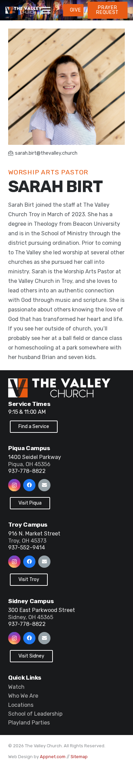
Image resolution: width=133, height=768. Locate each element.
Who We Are (23, 696)
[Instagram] (14, 485)
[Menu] (46, 10)
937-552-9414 (26, 547)
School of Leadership (35, 714)
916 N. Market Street (34, 533)
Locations (20, 705)
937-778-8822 (27, 471)
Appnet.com (52, 756)
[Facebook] (29, 485)
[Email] (44, 485)
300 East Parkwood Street (41, 610)
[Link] (23, 10)
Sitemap (79, 756)
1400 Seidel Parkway (34, 457)
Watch (16, 687)
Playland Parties (29, 722)
